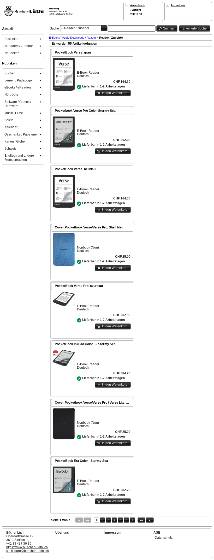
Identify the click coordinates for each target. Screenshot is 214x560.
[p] (141, 520)
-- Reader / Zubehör (75, 28)
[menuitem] (23, 39)
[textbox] (132, 28)
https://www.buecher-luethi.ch (27, 547)
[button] (167, 28)
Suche (54, 28)
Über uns (62, 532)
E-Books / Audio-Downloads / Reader (72, 37)
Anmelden (178, 5)
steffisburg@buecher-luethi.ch (27, 551)
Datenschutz (164, 537)
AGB (156, 532)
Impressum (112, 532)
